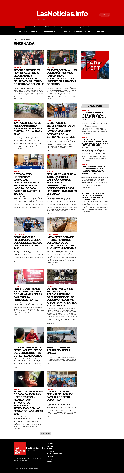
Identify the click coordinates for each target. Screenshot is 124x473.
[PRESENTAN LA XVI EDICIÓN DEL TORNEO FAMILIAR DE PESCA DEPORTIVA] (62, 379)
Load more (45, 433)
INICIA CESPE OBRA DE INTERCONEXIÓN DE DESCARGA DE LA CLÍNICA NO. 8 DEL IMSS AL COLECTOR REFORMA (61, 243)
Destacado (17, 286)
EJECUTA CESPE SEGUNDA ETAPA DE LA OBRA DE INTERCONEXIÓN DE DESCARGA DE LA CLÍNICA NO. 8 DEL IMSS (61, 129)
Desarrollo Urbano (20, 235)
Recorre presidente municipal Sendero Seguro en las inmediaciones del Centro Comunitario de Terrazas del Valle (28, 77)
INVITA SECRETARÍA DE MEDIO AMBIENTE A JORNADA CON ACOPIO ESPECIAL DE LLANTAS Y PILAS (28, 128)
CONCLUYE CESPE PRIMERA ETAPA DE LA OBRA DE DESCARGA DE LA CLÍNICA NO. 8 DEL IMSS (28, 243)
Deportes (50, 389)
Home (15, 39)
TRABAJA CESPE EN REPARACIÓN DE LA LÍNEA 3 (58, 350)
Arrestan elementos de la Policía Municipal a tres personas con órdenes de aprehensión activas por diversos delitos (93, 170)
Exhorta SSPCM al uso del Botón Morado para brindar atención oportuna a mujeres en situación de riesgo (62, 77)
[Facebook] (14, 2)
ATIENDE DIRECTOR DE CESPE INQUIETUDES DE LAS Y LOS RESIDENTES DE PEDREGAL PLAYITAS (28, 351)
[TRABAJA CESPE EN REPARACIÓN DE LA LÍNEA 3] (62, 335)
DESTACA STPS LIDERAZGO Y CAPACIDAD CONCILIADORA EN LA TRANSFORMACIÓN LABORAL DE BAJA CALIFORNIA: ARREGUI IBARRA (27, 184)
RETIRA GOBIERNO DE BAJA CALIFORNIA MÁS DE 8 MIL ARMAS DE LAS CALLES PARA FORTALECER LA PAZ (28, 294)
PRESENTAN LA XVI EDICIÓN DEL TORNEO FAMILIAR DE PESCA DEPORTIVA (60, 395)
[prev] (105, 27)
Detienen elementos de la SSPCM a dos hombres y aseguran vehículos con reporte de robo (58, 27)
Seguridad (50, 67)
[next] (108, 27)
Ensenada (17, 120)
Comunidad (17, 67)
